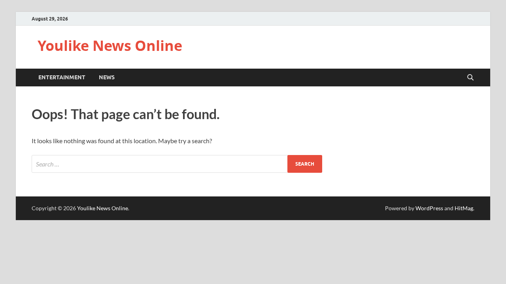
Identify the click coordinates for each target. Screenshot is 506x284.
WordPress (429, 208)
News (107, 77)
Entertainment (61, 77)
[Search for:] (177, 164)
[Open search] (470, 78)
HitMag (464, 208)
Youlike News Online (110, 45)
